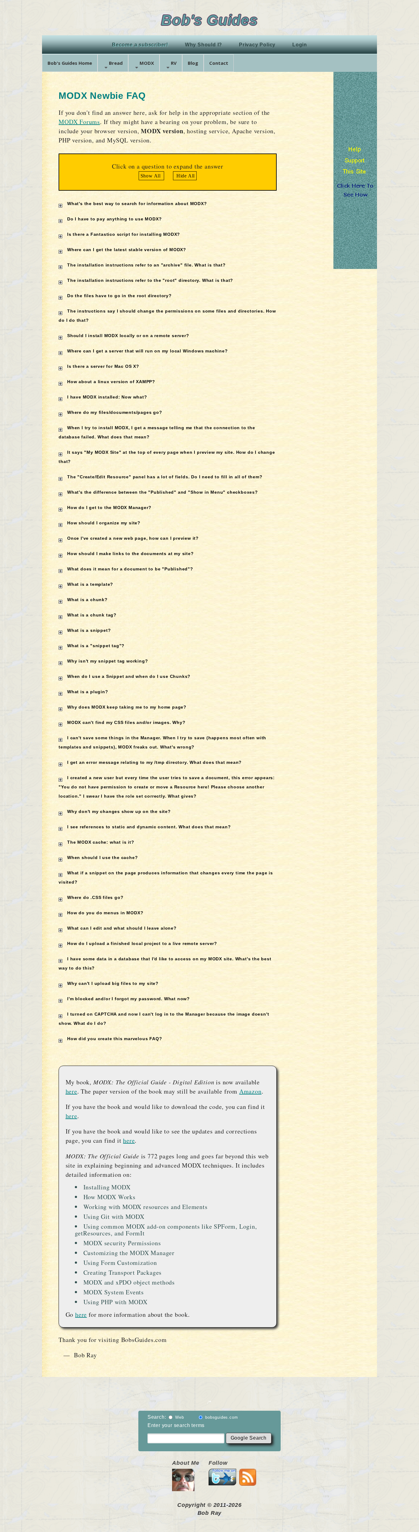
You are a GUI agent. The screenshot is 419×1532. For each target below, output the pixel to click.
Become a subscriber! (140, 44)
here (71, 1091)
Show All (151, 175)
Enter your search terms (176, 1425)
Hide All (185, 175)
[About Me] (183, 1487)
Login (299, 44)
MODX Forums (79, 122)
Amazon (250, 1091)
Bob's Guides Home (70, 63)
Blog (193, 63)
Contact (218, 63)
